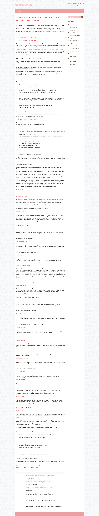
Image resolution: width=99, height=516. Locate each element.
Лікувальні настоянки (74, 40)
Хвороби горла (73, 61)
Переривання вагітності (75, 51)
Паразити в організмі (74, 48)
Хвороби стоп (73, 64)
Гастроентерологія (74, 27)
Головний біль (73, 32)
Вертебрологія (73, 25)
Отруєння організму (74, 46)
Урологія (71, 59)
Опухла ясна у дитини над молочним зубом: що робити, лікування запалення (43, 499)
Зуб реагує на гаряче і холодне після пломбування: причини (39, 481)
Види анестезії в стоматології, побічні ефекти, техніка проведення (40, 487)
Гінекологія (72, 30)
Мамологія (72, 43)
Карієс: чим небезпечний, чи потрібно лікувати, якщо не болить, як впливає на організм (45, 504)
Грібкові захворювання (75, 35)
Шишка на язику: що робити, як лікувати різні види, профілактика (40, 475)
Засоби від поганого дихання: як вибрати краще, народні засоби (40, 493)
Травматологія (73, 56)
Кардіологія (72, 38)
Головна (18, 11)
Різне (71, 53)
